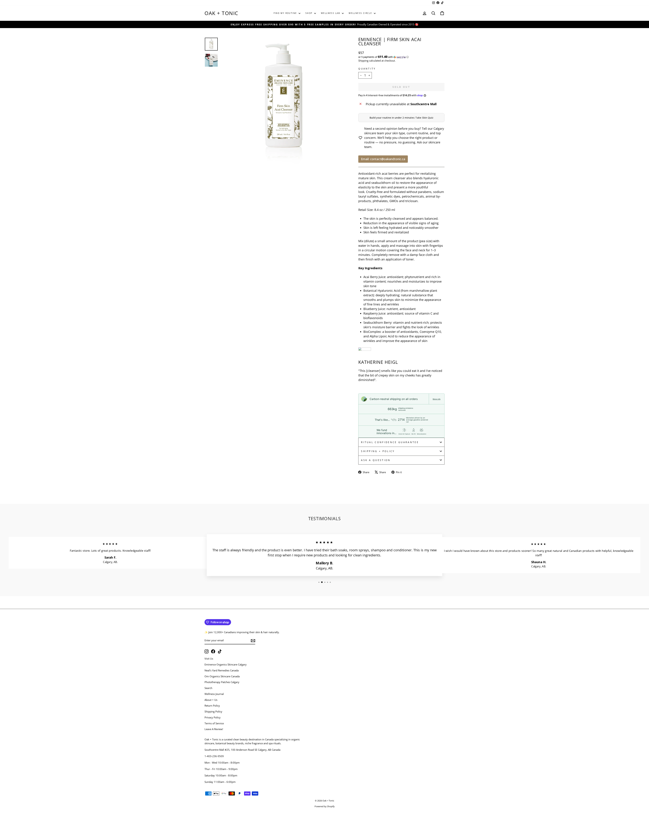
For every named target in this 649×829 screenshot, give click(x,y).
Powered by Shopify (325, 806)
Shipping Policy (213, 711)
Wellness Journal (214, 694)
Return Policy (212, 705)
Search (208, 688)
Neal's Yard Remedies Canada (222, 670)
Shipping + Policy (378, 451)
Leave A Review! (214, 729)
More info (436, 399)
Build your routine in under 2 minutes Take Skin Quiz (401, 117)
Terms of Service (214, 723)
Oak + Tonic (221, 13)
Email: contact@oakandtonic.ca (383, 159)
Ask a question (375, 460)
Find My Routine (286, 13)
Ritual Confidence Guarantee (390, 442)
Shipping (363, 60)
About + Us (211, 699)
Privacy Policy (213, 717)
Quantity (367, 68)
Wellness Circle (361, 13)
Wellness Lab (331, 13)
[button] (401, 57)
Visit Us (209, 658)
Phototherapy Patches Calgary (222, 682)
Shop (309, 13)
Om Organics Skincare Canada (222, 676)
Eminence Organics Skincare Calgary (226, 664)
